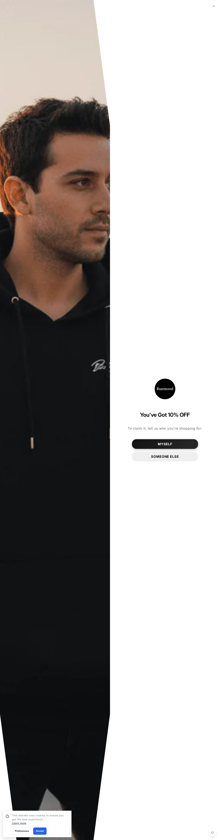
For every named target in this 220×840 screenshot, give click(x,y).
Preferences (22, 831)
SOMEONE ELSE (165, 456)
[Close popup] (214, 6)
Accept (40, 831)
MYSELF (165, 444)
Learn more (19, 823)
